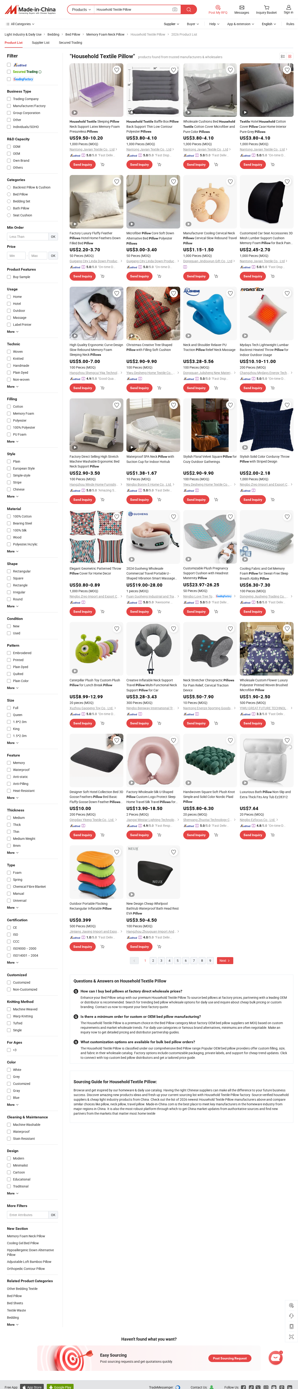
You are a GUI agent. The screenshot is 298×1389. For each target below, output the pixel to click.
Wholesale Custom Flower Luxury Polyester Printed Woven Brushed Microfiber (264, 685)
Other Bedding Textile (22, 1288)
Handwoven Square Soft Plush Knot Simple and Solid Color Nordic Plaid (209, 797)
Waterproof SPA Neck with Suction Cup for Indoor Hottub (150, 459)
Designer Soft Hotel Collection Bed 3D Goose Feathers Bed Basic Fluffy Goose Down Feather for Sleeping (96, 797)
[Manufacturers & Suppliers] (30, 9)
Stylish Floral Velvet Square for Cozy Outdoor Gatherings (210, 459)
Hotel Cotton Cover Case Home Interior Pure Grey (263, 126)
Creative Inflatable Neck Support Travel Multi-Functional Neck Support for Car (151, 685)
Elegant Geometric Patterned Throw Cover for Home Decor (95, 570)
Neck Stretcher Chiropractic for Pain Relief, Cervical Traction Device (208, 685)
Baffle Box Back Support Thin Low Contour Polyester (152, 126)
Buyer (191, 24)
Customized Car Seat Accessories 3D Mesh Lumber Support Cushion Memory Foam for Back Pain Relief (266, 238)
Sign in (288, 12)
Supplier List (41, 42)
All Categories (21, 24)
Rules (290, 24)
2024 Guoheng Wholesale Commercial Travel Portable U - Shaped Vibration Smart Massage (150, 573)
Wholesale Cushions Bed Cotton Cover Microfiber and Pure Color (209, 126)
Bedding (13, 1317)
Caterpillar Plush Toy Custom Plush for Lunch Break (95, 682)
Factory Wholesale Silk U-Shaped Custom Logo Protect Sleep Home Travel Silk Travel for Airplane (151, 797)
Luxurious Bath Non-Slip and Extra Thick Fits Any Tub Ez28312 (265, 794)
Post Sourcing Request (230, 1358)
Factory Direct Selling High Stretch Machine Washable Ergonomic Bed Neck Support (94, 461)
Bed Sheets (15, 1303)
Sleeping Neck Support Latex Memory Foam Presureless (95, 126)
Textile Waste (16, 1310)
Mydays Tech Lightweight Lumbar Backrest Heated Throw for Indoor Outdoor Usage (264, 350)
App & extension (239, 24)
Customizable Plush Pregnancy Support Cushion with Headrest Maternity (205, 573)
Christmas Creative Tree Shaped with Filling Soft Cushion (149, 347)
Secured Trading (70, 42)
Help (212, 24)
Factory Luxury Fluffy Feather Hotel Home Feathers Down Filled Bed (95, 238)
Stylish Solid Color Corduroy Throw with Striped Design (265, 459)
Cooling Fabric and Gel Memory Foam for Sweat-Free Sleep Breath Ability (264, 573)
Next (223, 960)
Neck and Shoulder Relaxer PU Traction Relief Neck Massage (209, 347)
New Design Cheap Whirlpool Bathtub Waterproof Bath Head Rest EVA (152, 908)
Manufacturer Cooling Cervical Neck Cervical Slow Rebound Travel (210, 238)
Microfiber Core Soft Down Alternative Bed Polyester (150, 238)
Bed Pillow (14, 1296)
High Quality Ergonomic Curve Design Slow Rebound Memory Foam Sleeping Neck (96, 350)
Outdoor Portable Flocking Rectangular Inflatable (91, 906)
